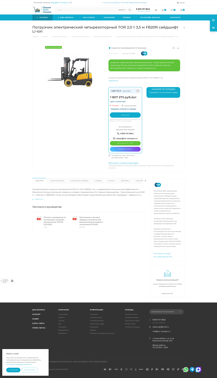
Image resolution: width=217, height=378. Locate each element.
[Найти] (129, 9)
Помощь (129, 310)
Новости (61, 317)
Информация (96, 310)
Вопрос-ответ (130, 324)
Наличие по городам (79, 181)
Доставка (125, 181)
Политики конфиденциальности (102, 333)
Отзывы (98, 181)
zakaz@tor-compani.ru (60, 2)
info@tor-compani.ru (161, 331)
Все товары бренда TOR (163, 257)
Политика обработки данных (5, 281)
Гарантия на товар (97, 324)
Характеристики (57, 181)
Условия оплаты (96, 317)
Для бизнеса (38, 310)
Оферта (93, 330)
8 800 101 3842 (143, 9)
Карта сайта (38, 323)
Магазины (94, 314)
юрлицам (127, 91)
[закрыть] (1, 280)
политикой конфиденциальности (19, 364)
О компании (63, 314)
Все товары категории (162, 253)
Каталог (36, 314)
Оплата (111, 181)
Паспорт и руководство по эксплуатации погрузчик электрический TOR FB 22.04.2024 (55, 221)
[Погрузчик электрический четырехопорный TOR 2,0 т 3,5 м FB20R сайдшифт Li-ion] (70, 71)
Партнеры (62, 327)
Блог (60, 324)
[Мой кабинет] (156, 10)
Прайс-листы (38, 328)
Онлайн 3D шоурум (132, 327)
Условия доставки (97, 320)
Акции (35, 319)
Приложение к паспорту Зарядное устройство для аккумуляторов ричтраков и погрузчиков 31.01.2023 (91, 221)
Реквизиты (62, 333)
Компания (63, 310)
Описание (39, 181)
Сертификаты (63, 330)
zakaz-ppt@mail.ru (161, 327)
